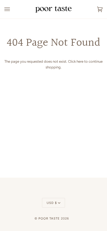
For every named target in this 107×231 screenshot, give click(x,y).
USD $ (52, 203)
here (80, 61)
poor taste (49, 218)
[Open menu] (12, 9)
